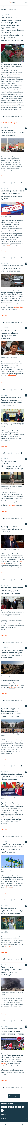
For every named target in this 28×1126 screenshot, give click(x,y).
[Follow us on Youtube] (2, 1107)
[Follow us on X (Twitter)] (19, 1107)
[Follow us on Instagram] (12, 1107)
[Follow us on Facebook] (9, 1107)
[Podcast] (2, 1110)
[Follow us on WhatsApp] (16, 1107)
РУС (14, 1124)
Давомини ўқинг (14, 1096)
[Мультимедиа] (6, 1124)
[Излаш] (22, 1124)
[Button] (7, 117)
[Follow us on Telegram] (5, 1107)
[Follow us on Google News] (23, 1107)
